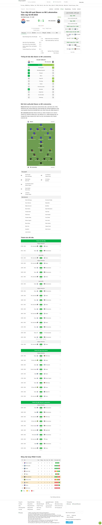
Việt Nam (32, 5)
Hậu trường (39, 507)
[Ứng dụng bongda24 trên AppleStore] (78, 503)
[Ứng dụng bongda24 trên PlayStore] (74, 503)
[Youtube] (82, 513)
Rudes (35, 407)
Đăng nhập (81, 2)
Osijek (35, 373)
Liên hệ (68, 515)
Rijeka (46, 439)
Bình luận (61, 5)
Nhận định (66, 5)
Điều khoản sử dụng (58, 503)
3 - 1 (72, 34)
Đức (47, 5)
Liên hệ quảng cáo (58, 507)
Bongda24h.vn (78, 519)
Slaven (28, 20)
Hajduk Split (47, 430)
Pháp (50, 5)
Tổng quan (23, 32)
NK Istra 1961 (34, 360)
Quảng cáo (74, 515)
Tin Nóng (20, 503)
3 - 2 (72, 38)
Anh (35, 5)
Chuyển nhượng (72, 5)
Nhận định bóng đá (40, 503)
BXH (57, 32)
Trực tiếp (74, 9)
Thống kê (44, 32)
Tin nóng (22, 5)
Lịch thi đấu (57, 9)
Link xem (79, 9)
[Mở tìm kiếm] (74, 2)
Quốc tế (53, 5)
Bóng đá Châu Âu (31, 505)
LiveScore (51, 9)
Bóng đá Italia (30, 509)
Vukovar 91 (47, 391)
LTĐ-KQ (56, 5)
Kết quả (62, 9)
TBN (38, 5)
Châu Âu (41, 5)
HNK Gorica (47, 355)
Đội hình (34, 32)
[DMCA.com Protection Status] (69, 523)
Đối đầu (49, 32)
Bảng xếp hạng (68, 9)
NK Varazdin (47, 364)
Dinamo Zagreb (34, 369)
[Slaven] (23, 23)
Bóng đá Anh (30, 503)
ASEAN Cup (27, 5)
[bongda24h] (19, 5)
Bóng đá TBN (30, 507)
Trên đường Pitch (58, 1)
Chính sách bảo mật (58, 505)
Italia (45, 5)
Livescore (38, 509)
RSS (66, 512)
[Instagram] (79, 513)
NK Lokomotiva (34, 246)
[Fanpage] (76, 513)
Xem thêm (72, 52)
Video (77, 5)
